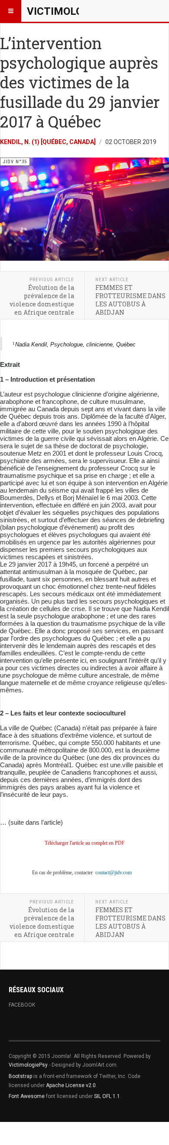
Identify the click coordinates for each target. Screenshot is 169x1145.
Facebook (22, 1005)
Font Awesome (27, 1096)
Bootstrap (20, 1076)
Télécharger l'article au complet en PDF (85, 843)
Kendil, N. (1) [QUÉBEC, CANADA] (48, 141)
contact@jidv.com (113, 873)
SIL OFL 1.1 (107, 1096)
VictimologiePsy (28, 1065)
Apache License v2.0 (71, 1085)
